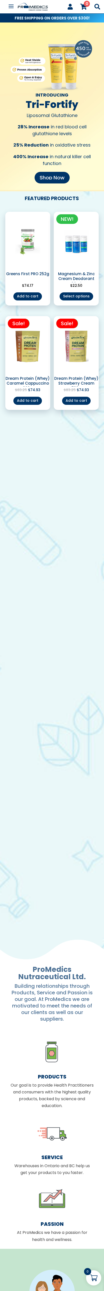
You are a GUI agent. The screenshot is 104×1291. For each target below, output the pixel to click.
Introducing (52, 95)
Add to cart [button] (27, 296)
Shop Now (52, 177)
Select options (76, 296)
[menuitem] (70, 6)
